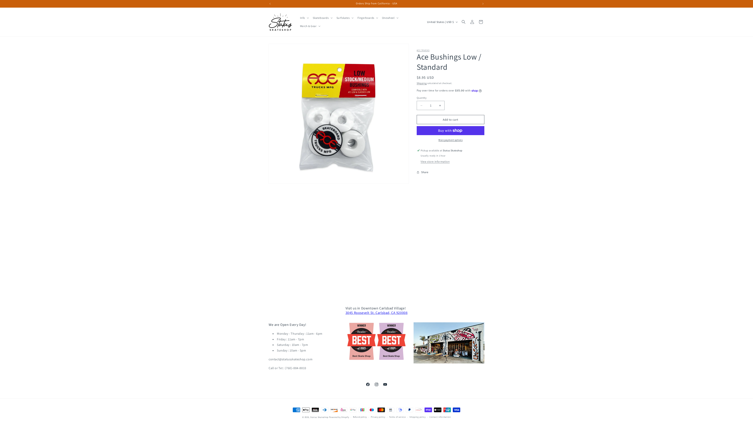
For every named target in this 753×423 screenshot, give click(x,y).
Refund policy (360, 417)
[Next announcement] (483, 3)
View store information (435, 161)
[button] (304, 18)
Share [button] (424, 172)
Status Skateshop (319, 417)
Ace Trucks (423, 50)
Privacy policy (378, 417)
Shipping (422, 83)
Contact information (440, 417)
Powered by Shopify (339, 417)
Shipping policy (417, 417)
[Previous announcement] (270, 3)
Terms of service (397, 417)
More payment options (450, 139)
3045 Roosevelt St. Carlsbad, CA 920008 (377, 312)
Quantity (422, 97)
